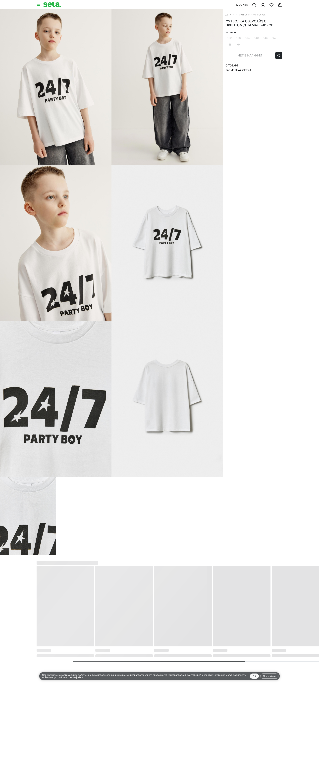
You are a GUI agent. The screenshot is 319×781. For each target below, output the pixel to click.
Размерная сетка (238, 70)
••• (235, 14)
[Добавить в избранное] (278, 55)
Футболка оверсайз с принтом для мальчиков (249, 23)
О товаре (231, 65)
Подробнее (269, 676)
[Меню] (39, 4)
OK (254, 676)
